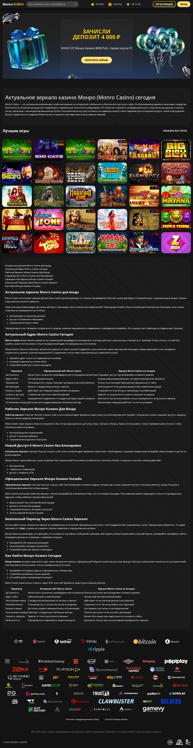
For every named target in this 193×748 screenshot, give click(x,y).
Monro (13, 4)
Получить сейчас (96, 60)
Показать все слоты (175, 130)
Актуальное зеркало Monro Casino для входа (28, 265)
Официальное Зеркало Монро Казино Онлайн (29, 279)
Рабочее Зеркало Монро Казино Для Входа (27, 272)
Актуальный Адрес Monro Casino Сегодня (26, 269)
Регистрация (164, 4)
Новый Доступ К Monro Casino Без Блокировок (29, 275)
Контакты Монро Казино (116, 719)
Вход (183, 4)
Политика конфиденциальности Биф (82, 719)
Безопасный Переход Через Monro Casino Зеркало (31, 282)
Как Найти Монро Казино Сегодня (22, 286)
